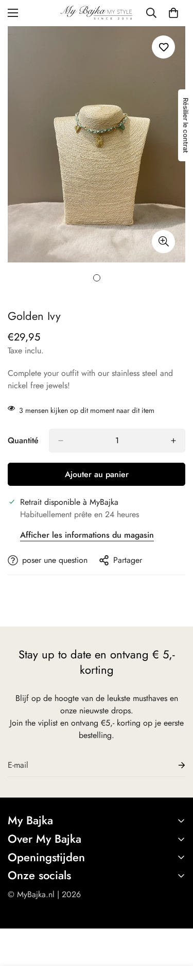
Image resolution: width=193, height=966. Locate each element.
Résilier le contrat (186, 125)
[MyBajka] (96, 13)
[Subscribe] (173, 765)
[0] (173, 13)
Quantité (23, 440)
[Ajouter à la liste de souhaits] (163, 47)
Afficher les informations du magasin (87, 535)
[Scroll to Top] (174, 911)
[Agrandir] (163, 241)
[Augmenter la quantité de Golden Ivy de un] (173, 440)
